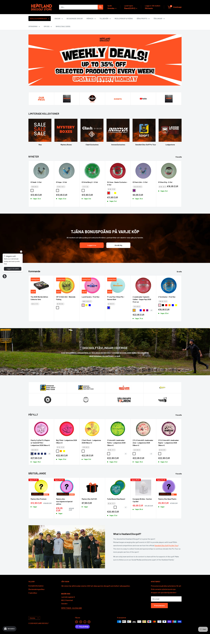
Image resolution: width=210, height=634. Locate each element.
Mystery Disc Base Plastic (167, 499)
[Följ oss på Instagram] (80, 621)
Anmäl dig (118, 245)
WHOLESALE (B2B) (63, 26)
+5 (125, 453)
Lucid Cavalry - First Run (90, 297)
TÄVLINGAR (157, 18)
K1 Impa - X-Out (61, 182)
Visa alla (178, 157)
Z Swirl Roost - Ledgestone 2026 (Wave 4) (91, 441)
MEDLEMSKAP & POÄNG (124, 18)
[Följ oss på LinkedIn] (89, 621)
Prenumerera (159, 605)
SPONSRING (33, 26)
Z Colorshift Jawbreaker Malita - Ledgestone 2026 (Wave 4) (116, 442)
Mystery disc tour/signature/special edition (64, 501)
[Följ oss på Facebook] (76, 621)
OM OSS (46, 26)
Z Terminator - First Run (166, 297)
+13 (151, 310)
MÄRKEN (90, 18)
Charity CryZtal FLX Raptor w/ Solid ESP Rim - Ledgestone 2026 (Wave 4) (40, 442)
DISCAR (57, 18)
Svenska (32, 618)
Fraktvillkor (32, 593)
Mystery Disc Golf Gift (89, 499)
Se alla (179, 271)
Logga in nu (91, 245)
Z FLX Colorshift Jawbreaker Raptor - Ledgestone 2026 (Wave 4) (168, 442)
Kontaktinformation (36, 586)
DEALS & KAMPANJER (38, 18)
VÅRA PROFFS (142, 18)
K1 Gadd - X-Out (36, 182)
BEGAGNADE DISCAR (75, 18)
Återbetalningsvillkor (36, 589)
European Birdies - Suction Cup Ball (142, 500)
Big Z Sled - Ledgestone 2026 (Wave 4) (66, 441)
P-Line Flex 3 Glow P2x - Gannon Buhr (115, 298)
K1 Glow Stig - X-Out (165, 182)
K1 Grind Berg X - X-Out (90, 182)
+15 (49, 453)
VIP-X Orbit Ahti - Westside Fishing (65, 298)
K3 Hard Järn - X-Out (140, 182)
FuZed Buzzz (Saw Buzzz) (116, 499)
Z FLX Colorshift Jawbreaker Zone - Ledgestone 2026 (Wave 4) (143, 442)
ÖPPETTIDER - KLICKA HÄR (71, 608)
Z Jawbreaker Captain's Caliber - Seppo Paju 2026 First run (142, 299)
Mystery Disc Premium (38, 499)
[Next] (182, 184)
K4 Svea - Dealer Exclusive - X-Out (117, 183)
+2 (125, 507)
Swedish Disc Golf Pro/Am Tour (166, 545)
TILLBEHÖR (104, 18)
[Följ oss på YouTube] (84, 621)
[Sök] (100, 7)
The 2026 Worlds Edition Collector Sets (39, 298)
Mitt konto (149, 8)
